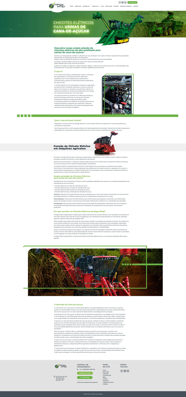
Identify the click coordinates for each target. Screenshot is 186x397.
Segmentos (86, 6)
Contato (116, 6)
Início (71, 6)
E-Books (135, 6)
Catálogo (105, 373)
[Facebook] (122, 2)
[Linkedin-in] (125, 2)
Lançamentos (107, 375)
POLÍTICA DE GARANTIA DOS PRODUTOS (87, 382)
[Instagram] (120, 2)
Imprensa (106, 380)
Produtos (95, 6)
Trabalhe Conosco (126, 6)
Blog (102, 6)
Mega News (108, 6)
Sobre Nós (78, 6)
